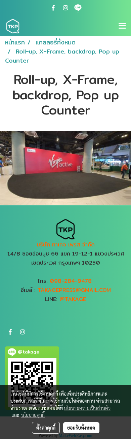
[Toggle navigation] (122, 26)
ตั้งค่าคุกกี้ (45, 428)
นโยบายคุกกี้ (33, 415)
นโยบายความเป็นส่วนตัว (87, 408)
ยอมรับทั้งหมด (81, 428)
